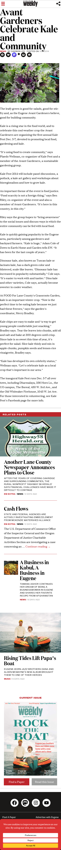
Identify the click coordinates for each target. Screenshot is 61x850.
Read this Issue (44, 782)
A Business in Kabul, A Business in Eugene (34, 570)
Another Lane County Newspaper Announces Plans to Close (29, 467)
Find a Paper (17, 782)
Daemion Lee (18, 51)
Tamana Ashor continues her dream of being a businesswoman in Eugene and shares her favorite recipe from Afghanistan (36, 589)
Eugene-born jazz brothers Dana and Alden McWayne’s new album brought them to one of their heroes (29, 671)
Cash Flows (16, 508)
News (3, 51)
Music (7, 678)
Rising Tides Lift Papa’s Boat (30, 660)
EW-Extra (9, 493)
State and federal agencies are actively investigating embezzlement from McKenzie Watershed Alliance (28, 517)
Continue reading (37, 546)
